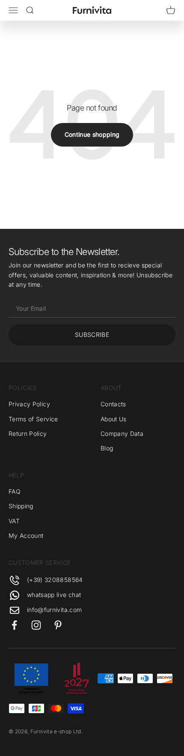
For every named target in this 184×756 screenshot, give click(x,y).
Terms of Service (33, 419)
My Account (26, 535)
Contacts (113, 404)
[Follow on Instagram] (36, 625)
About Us (114, 419)
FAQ (15, 491)
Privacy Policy (29, 404)
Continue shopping (92, 134)
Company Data (122, 433)
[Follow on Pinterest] (58, 625)
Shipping (21, 506)
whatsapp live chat (54, 594)
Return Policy (28, 433)
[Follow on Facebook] (14, 625)
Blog (107, 448)
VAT (14, 521)
